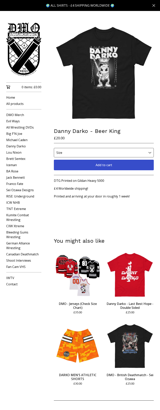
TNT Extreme (16, 209)
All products (15, 104)
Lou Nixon (13, 152)
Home (10, 97)
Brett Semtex (15, 159)
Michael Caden (17, 140)
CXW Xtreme (15, 226)
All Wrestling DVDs (20, 127)
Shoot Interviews (18, 260)
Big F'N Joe (14, 134)
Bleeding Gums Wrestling (17, 234)
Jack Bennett (15, 177)
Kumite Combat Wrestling (17, 217)
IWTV (10, 278)
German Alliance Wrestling (18, 245)
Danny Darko (16, 146)
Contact (12, 284)
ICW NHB (13, 202)
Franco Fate (14, 184)
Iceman (11, 165)
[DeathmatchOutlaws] (23, 49)
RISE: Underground (20, 196)
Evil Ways (13, 121)
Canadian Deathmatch (22, 254)
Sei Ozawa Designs (20, 190)
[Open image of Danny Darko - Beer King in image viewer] (104, 73)
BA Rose (12, 171)
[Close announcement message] (154, 5)
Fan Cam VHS (16, 267)
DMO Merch (15, 115)
